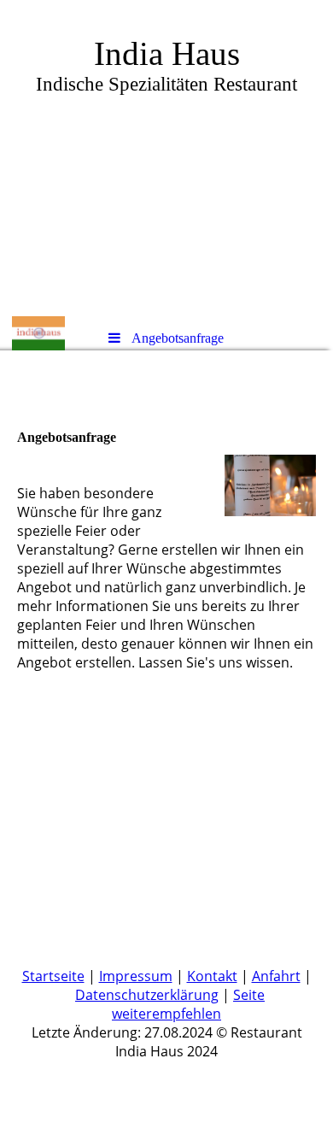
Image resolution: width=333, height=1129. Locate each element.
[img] (166, 158)
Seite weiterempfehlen (188, 1004)
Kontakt (212, 976)
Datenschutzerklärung (147, 994)
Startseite (53, 976)
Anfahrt (276, 976)
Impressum (135, 976)
